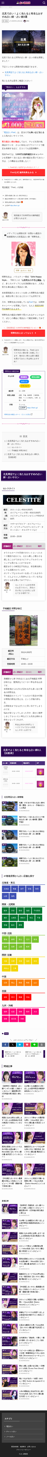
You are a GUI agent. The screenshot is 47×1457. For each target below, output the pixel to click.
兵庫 (13, 961)
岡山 (13, 983)
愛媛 (20, 997)
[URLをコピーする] (41, 1045)
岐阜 (28, 947)
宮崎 (5, 1019)
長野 (13, 947)
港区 (5, 918)
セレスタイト (17, 447)
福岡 (5, 1012)
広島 (5, 983)
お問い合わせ (31, 1446)
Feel (31, 302)
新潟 (35, 939)
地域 (6, 1033)
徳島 (5, 997)
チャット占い (11, 1431)
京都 (20, 961)
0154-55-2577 (29, 771)
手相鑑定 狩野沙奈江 (19, 450)
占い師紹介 (18, 546)
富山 (20, 939)
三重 (14, 968)
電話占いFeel (9, 132)
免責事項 (23, 1446)
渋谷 (13, 911)
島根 (20, 983)
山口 (35, 983)
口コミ (29, 546)
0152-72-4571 (29, 783)
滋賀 (28, 961)
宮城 (29, 889)
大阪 (5, 961)
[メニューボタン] (3, 3)
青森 (14, 889)
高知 (28, 997)
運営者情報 (14, 1446)
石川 (28, 939)
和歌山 (6, 968)
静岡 (13, 939)
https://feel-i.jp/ (15, 205)
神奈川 (22, 918)
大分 (35, 1012)
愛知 (5, 939)
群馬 (20, 925)
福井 (5, 947)
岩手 (22, 889)
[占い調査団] (23, 3)
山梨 (20, 947)
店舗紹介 (7, 546)
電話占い (9, 1426)
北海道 (6, 889)
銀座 (5, 911)
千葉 (38, 918)
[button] (5, 1045)
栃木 (13, 925)
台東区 (13, 918)
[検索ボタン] (44, 3)
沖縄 (22, 1019)
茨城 (5, 925)
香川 (13, 997)
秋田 (37, 889)
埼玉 (31, 918)
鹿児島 (13, 1019)
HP (40, 771)
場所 (40, 546)
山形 (5, 896)
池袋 (28, 911)
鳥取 (28, 983)
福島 (13, 896)
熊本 (28, 1012)
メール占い (10, 1437)
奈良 (35, 961)
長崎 (20, 1012)
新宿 (20, 911)
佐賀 (13, 1012)
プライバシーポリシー (23, 1449)
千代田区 (37, 911)
